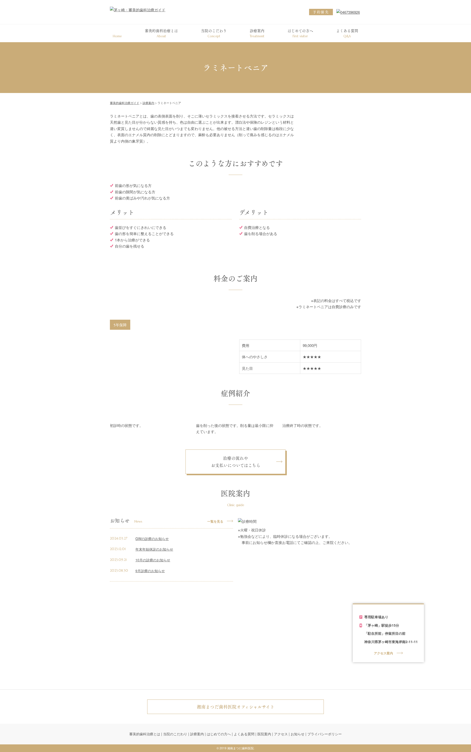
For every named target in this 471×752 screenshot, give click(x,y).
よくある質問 (347, 32)
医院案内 (264, 733)
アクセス (281, 733)
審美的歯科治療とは (161, 32)
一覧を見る (215, 521)
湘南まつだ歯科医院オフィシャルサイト (236, 707)
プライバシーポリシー (324, 733)
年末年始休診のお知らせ (154, 549)
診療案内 (257, 32)
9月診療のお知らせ (150, 570)
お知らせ (297, 733)
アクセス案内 (383, 653)
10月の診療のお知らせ (152, 559)
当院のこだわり (214, 32)
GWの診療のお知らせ (152, 538)
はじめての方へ (300, 32)
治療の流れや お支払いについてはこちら (235, 462)
